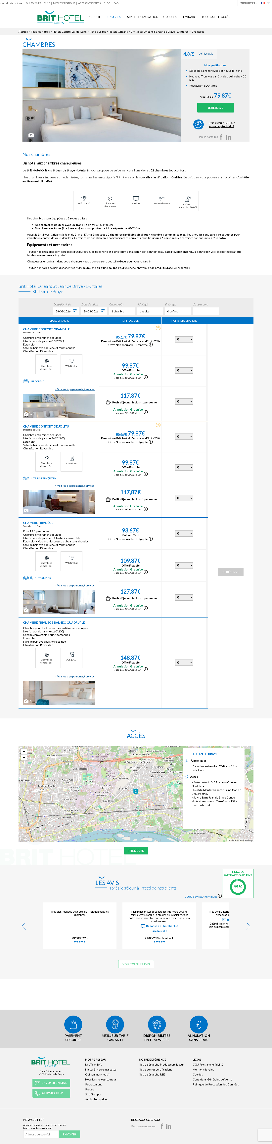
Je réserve (215, 107)
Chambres (113, 17)
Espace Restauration (142, 17)
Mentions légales (203, 1069)
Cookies (198, 1074)
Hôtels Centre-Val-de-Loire (70, 31)
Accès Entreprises (89, 3)
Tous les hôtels (40, 31)
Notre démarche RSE (152, 1074)
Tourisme (209, 17)
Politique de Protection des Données (216, 1084)
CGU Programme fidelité (208, 1064)
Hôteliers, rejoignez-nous (100, 1079)
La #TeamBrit (93, 1064)
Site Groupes (93, 1094)
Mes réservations (64, 3)
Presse (89, 1089)
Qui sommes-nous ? (38, 3)
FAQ (116, 3)
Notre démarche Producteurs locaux (161, 1064)
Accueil (95, 17)
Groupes (170, 17)
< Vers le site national (11, 3)
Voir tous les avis (136, 964)
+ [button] (24, 751)
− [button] (24, 757)
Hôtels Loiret (98, 31)
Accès (225, 17)
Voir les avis (198, 54)
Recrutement (93, 1084)
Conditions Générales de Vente (212, 1079)
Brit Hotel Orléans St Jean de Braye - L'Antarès (160, 31)
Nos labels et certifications (155, 1069)
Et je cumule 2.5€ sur (222, 124)
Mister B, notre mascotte (100, 1069)
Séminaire (189, 17)
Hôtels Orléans (118, 31)
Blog (107, 3)
